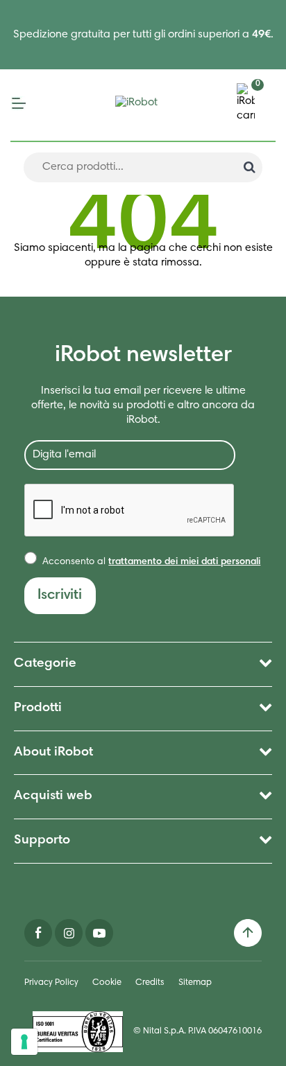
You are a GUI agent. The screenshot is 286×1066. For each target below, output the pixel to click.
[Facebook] (38, 933)
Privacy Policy (51, 983)
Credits (150, 983)
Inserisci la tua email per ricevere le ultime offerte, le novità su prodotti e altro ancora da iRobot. (143, 405)
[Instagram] (69, 933)
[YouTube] (99, 933)
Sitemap (195, 983)
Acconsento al (150, 562)
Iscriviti (59, 595)
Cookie (106, 983)
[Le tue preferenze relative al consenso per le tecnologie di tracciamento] (24, 1042)
